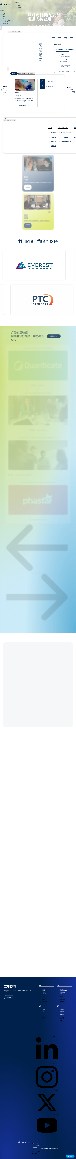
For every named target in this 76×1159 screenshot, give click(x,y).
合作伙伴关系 (62, 1011)
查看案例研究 (53, 336)
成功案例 (43, 1009)
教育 (42, 1014)
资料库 (43, 1011)
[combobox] (4, 92)
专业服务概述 (44, 993)
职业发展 (62, 1014)
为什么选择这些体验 (63, 71)
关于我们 (62, 1009)
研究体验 (43, 992)
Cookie (35, 1147)
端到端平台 (62, 989)
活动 (42, 1012)
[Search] (3, 94)
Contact (70, 1156)
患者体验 (43, 989)
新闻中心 (62, 1012)
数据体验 (43, 990)
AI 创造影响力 (63, 992)
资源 (40, 1006)
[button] (38, 548)
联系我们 (9, 997)
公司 (58, 1006)
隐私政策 (35, 1143)
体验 (40, 985)
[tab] (53, 38)
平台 (58, 985)
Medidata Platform (63, 990)
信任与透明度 (62, 993)
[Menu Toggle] (0, 28)
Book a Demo (22, 105)
